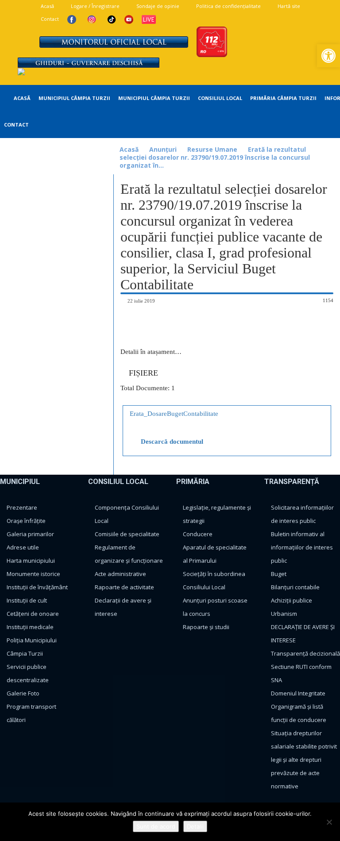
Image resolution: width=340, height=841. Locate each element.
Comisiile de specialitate (127, 534)
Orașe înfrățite (26, 521)
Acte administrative (120, 574)
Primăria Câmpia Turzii (283, 98)
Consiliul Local (220, 98)
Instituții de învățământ (37, 587)
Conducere (197, 534)
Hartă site (288, 6)
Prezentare (22, 507)
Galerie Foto (23, 693)
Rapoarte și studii (206, 627)
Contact (49, 18)
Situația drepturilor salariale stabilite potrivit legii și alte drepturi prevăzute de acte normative (304, 759)
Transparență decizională (305, 653)
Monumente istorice (33, 574)
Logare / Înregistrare (95, 6)
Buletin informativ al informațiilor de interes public (302, 547)
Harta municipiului (31, 561)
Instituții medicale (30, 627)
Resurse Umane (212, 149)
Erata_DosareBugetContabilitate (174, 413)
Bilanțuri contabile (295, 587)
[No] (329, 822)
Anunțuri (163, 149)
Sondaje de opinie (157, 6)
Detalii (195, 826)
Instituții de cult (27, 600)
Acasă (46, 6)
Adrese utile (23, 547)
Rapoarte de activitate (124, 587)
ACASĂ (21, 98)
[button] (328, 55)
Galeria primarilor (30, 534)
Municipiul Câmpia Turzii (74, 98)
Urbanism (284, 614)
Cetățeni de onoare (33, 614)
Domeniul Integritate (298, 693)
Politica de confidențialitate (228, 6)
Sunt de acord (155, 826)
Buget (278, 574)
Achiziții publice (291, 600)
